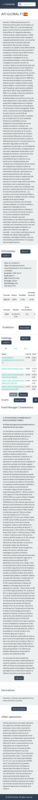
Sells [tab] (15, 348)
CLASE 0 (6, 255)
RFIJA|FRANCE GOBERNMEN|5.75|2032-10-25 (13, 359)
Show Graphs (25, 328)
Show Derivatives (19, 709)
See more (23, 395)
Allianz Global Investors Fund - (13, 368)
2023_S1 (25, 251)
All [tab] (6, 348)
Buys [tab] (26, 348)
